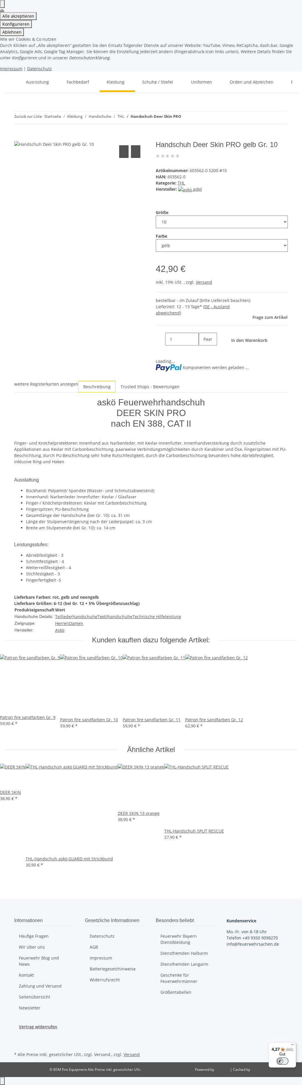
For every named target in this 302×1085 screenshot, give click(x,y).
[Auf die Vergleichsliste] (124, 151)
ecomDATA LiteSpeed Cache (274, 1069)
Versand (204, 282)
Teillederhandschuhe (76, 616)
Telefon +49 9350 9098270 (252, 938)
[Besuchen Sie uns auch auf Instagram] (19, 1043)
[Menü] (292, 1045)
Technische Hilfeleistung (156, 616)
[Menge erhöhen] (203, 351)
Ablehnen (12, 32)
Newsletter (29, 1008)
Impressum (11, 68)
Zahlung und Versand (40, 986)
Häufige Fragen (34, 936)
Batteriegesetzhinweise (113, 969)
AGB (94, 947)
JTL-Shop (222, 1069)
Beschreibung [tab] (97, 386)
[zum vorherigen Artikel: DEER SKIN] (186, 117)
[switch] (282, 1061)
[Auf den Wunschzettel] (135, 151)
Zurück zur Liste (28, 116)
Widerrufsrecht (105, 980)
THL (181, 183)
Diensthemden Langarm (184, 964)
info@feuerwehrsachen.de (252, 944)
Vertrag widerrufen (38, 1026)
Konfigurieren (15, 24)
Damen (76, 623)
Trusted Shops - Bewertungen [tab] (150, 386)
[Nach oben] (2, 1081)
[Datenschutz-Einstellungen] (2, 4)
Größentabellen (175, 992)
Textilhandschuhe (114, 616)
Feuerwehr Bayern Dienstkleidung (178, 939)
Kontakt (26, 975)
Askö (59, 630)
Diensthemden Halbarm (184, 953)
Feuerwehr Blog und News (39, 961)
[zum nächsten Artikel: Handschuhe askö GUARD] (196, 117)
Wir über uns (32, 947)
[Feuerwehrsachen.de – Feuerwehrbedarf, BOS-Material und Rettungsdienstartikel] (12, 82)
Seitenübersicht (34, 997)
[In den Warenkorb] (19, 137)
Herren (62, 623)
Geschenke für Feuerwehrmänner (178, 978)
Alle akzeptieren (18, 16)
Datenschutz (39, 68)
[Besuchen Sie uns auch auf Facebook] (19, 1036)
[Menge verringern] (160, 339)
